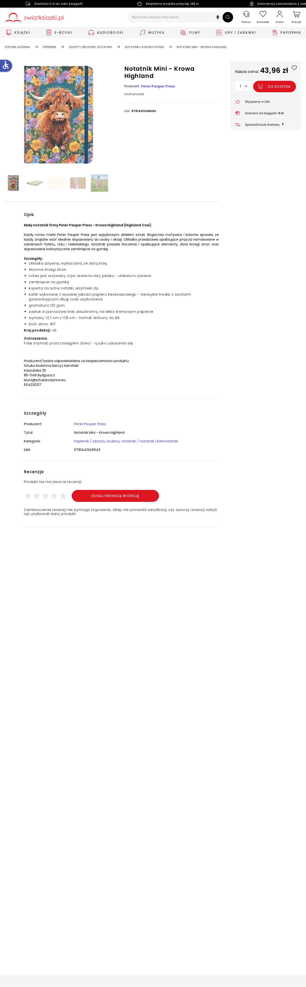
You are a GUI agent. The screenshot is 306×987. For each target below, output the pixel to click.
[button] (217, 18)
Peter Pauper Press (158, 86)
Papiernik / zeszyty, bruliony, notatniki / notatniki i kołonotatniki (126, 441)
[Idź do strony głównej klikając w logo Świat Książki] (34, 17)
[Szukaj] (228, 17)
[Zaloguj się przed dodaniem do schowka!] (294, 67)
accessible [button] (5, 65)
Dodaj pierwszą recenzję (115, 496)
